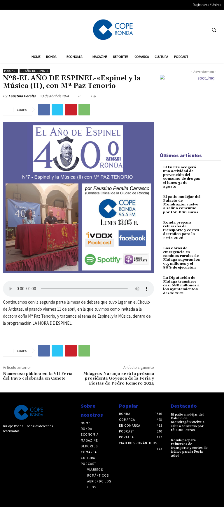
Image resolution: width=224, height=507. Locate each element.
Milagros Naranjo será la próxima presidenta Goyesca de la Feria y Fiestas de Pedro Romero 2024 (118, 378)
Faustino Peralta (22, 96)
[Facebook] (190, 30)
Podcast (10, 71)
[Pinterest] (71, 109)
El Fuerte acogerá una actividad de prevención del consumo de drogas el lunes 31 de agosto (181, 177)
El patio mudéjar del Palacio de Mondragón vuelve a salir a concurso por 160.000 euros (181, 204)
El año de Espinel (35, 71)
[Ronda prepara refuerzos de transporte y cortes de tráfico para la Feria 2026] (211, 228)
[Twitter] (201, 30)
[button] (213, 30)
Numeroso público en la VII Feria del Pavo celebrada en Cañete (37, 376)
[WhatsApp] (84, 109)
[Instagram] (15, 441)
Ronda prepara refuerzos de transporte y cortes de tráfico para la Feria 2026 (181, 230)
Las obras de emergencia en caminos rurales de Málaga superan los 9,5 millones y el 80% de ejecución (181, 258)
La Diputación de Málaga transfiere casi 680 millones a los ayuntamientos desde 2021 (181, 285)
